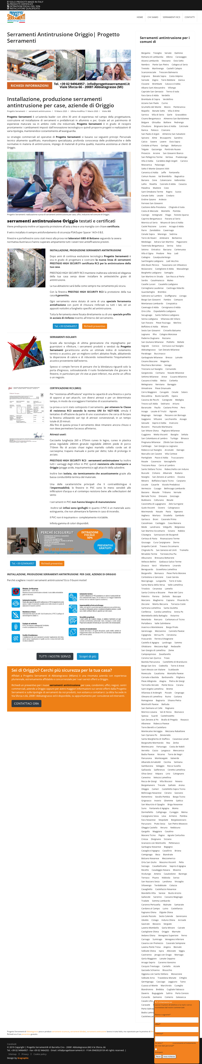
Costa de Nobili (177, 746)
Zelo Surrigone (176, 503)
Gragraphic (23, 1058)
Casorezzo (156, 461)
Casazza (183, 184)
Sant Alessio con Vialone (153, 669)
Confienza (146, 611)
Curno (165, 103)
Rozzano (166, 338)
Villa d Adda (147, 160)
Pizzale (168, 692)
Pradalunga (181, 157)
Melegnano (146, 384)
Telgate (145, 149)
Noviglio (145, 476)
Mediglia (179, 399)
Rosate (144, 461)
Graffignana (170, 295)
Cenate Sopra (148, 234)
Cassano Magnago (174, 896)
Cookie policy (40, 1054)
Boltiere (167, 122)
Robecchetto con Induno (177, 469)
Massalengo (183, 268)
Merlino (177, 322)
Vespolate (163, 819)
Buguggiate (157, 993)
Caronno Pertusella (150, 904)
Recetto (145, 870)
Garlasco (145, 519)
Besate (170, 500)
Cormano (160, 372)
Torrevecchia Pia (168, 554)
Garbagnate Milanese (152, 357)
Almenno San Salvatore (173, 133)
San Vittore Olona (150, 430)
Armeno (173, 816)
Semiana (178, 762)
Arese (164, 376)
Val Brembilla (165, 176)
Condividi (11, 1044)
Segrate (145, 345)
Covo (166, 187)
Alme (154, 137)
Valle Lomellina (175, 584)
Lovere (163, 141)
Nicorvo (161, 754)
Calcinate (183, 126)
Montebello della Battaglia (154, 615)
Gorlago (164, 145)
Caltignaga (161, 812)
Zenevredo (165, 735)
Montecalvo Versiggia (151, 731)
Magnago (146, 415)
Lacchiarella (171, 419)
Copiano (170, 600)
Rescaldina (146, 396)
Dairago (180, 449)
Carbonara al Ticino (175, 619)
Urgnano (145, 76)
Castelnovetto (167, 715)
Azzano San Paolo (150, 103)
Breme (169, 688)
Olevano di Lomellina (151, 696)
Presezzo (145, 153)
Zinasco (145, 565)
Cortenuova (180, 249)
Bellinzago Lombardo (174, 488)
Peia (169, 253)
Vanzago (157, 415)
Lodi (176, 253)
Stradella (167, 515)
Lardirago (167, 642)
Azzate (176, 966)
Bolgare (145, 122)
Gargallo (145, 831)
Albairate (167, 473)
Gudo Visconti (148, 507)
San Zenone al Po (149, 719)
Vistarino (174, 615)
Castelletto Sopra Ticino (173, 789)
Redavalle (176, 646)
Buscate (145, 473)
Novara (178, 781)
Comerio (169, 997)
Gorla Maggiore (149, 958)
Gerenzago (146, 631)
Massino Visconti (167, 862)
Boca (157, 854)
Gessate (145, 423)
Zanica (181, 80)
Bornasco (159, 573)
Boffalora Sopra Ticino (163, 480)
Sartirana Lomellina (151, 607)
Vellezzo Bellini (148, 561)
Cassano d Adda (149, 380)
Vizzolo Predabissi (171, 484)
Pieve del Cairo (175, 592)
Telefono (159, 1033)
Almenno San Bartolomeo (176, 118)
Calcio (144, 141)
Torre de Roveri (149, 238)
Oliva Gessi (146, 773)
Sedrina (173, 234)
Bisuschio (167, 970)
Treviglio (157, 53)
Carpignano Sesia (150, 816)
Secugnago (146, 315)
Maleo (170, 280)
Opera (175, 396)
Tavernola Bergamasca (152, 245)
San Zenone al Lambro (163, 476)
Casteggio (160, 523)
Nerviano (159, 384)
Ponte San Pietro (160, 64)
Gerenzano (181, 916)
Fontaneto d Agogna (159, 808)
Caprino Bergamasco (151, 218)
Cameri (155, 789)
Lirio (168, 773)
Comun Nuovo (148, 176)
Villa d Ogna (147, 253)
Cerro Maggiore (149, 392)
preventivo (26, 1034)
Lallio (144, 184)
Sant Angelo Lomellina (152, 688)
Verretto (145, 750)
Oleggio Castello (149, 827)
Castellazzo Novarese (165, 889)
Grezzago (174, 496)
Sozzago (145, 866)
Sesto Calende (166, 916)
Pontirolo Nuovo (173, 149)
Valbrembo (179, 180)
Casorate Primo (168, 519)
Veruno (163, 827)
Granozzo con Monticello (153, 843)
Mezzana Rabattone (175, 731)
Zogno (155, 80)
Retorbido (146, 619)
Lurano (162, 226)
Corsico (155, 345)
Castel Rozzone (148, 226)
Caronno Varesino (167, 962)
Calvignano (178, 773)
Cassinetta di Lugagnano (153, 503)
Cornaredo (170, 369)
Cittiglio (183, 977)
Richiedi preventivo (94, 326)
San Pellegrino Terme (152, 157)
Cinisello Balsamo (172, 330)
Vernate (177, 492)
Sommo (178, 642)
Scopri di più (87, 656)
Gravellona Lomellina (166, 569)
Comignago (146, 854)
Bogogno (168, 846)
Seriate (168, 53)
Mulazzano (146, 268)
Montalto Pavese (175, 673)
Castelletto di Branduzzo (175, 661)
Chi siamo (153, 17)
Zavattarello (165, 654)
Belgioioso (180, 527)
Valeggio (160, 765)
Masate (155, 492)
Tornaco (145, 877)
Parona (155, 596)
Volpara (159, 773)
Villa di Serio (158, 114)
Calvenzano (165, 180)
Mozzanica (146, 164)
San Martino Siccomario (153, 530)
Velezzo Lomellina (162, 777)
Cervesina (171, 634)
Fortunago (161, 746)
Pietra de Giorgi (177, 681)
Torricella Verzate (150, 685)
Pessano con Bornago (175, 415)
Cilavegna (146, 534)
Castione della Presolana (153, 207)
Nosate (159, 511)
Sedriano (165, 403)
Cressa (144, 839)
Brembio (162, 291)
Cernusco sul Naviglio (173, 345)
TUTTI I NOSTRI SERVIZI (55, 656)
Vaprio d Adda (159, 423)
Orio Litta (146, 311)
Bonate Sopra (159, 76)
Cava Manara (174, 523)
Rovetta (153, 184)
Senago (168, 365)
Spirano (145, 137)
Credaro (170, 195)
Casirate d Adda (168, 184)
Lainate (178, 357)
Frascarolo (146, 638)
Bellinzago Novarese (151, 792)
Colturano (159, 500)
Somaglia (168, 272)
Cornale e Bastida (150, 677)
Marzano (145, 600)
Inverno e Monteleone (152, 627)
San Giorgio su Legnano (166, 446)
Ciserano (165, 130)
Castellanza (176, 908)
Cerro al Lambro (167, 465)
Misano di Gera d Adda (171, 222)
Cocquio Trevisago (150, 966)
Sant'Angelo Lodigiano (152, 261)
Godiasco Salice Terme (170, 561)
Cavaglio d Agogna (150, 850)
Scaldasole (173, 669)
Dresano (163, 496)
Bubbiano (146, 500)
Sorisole (145, 80)
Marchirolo (166, 985)
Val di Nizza (166, 712)
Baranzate (146, 407)
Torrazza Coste (178, 604)
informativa (167, 1043)
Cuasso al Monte (149, 985)
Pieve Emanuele (163, 388)
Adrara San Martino (164, 241)
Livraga (182, 295)
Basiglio (174, 434)
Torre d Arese (177, 665)
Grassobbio (180, 114)
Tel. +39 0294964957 (66, 326)
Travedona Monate (167, 977)
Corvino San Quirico (151, 658)
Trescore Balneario (168, 72)
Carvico (184, 160)
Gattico (179, 800)
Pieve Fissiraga (163, 322)
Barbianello (167, 677)
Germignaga (147, 981)
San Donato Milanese (169, 349)
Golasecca (181, 997)
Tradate (145, 900)
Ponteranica (179, 107)
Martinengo (158, 68)
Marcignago (147, 581)
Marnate (176, 931)
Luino (165, 908)
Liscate (144, 484)
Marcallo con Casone (151, 453)
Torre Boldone (168, 80)
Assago (183, 419)
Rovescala (146, 673)
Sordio (144, 280)
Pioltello (170, 342)
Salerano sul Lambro (151, 295)
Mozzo (167, 107)
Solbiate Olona (148, 950)
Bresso (169, 357)
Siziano (171, 530)
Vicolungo (146, 873)
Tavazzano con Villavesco (174, 265)
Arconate (169, 449)
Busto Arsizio (174, 893)
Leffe (163, 172)
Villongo (172, 87)
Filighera (180, 677)
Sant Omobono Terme (152, 191)
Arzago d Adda (176, 226)
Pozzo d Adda (161, 457)
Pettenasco (174, 843)
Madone (157, 187)
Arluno (176, 403)
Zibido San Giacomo (173, 442)
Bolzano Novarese (150, 858)
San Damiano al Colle (151, 708)
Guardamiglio (148, 291)
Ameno (157, 873)
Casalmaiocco (157, 280)
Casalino (169, 831)
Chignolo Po (147, 550)
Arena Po (178, 611)
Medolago (146, 241)
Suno (143, 808)
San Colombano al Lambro (154, 438)
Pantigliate (146, 457)
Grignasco (146, 800)
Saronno (157, 896)
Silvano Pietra (174, 700)
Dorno (176, 542)
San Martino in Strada (152, 276)
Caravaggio (181, 56)
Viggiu (182, 950)
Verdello (166, 95)
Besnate (178, 947)
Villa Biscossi (166, 781)
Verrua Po (159, 634)
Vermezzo (146, 488)
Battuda (165, 704)
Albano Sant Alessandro (153, 87)
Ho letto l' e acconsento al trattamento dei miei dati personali (175, 1044)
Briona (178, 850)
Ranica (144, 130)
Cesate (175, 392)
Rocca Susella (174, 765)
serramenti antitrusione (96, 1031)
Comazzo (178, 299)
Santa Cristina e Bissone (153, 592)
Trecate (161, 785)
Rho (155, 334)
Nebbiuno (175, 827)
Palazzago (160, 164)
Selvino (144, 249)
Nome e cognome (163, 1014)
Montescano (147, 746)
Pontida (176, 211)
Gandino (178, 137)
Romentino (146, 796)
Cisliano (156, 473)
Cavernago (168, 230)
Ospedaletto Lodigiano (164, 311)
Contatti (190, 17)
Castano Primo (170, 407)
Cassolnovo (146, 523)
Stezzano (166, 60)
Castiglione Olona (150, 931)
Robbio (181, 530)
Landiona (167, 881)
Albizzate (171, 950)
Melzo (163, 380)
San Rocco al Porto (175, 276)
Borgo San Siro (148, 665)
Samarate (179, 904)
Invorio (157, 800)
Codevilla (163, 665)
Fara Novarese (148, 819)
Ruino (168, 696)
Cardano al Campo (150, 908)
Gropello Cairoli (149, 546)
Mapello (145, 110)
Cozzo (155, 750)
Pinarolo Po (182, 600)
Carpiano (181, 480)
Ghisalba (156, 122)
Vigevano (178, 511)
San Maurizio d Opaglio (153, 804)
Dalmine (178, 53)
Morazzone (176, 974)
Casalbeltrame (159, 866)
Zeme (171, 650)
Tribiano (166, 492)
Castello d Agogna (150, 642)
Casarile (155, 484)
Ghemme (168, 800)
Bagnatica (179, 176)
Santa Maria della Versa (153, 584)
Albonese (146, 723)
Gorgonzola (147, 372)
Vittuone (158, 419)
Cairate (181, 927)
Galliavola (146, 769)
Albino (169, 56)
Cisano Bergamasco (151, 118)
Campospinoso (148, 654)
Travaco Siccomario (169, 546)
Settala (184, 434)
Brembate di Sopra (150, 99)
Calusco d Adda (172, 83)
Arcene (156, 153)
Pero (183, 407)
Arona (182, 785)
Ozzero (161, 507)
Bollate (180, 342)
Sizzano (167, 839)
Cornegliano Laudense (152, 288)
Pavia (168, 511)
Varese (162, 893)
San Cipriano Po (149, 735)
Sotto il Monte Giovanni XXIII (155, 168)
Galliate (172, 785)
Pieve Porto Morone (176, 573)
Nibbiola (166, 877)
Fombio (167, 299)
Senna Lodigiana (149, 318)
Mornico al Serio (149, 222)
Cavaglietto (146, 889)
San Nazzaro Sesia (150, 881)
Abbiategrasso (148, 349)
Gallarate (145, 896)
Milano (164, 326)
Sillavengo (146, 885)
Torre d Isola (175, 581)
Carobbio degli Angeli (166, 160)
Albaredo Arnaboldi (151, 762)
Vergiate (168, 923)
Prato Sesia (159, 823)
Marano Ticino (148, 835)
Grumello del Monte (151, 107)
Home (140, 17)
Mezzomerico (168, 858)
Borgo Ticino (179, 796)
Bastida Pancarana (150, 661)
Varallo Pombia (162, 796)
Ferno (184, 935)
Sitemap (12, 1054)
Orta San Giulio (148, 862)
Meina (184, 812)
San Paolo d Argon (150, 133)
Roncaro (158, 619)
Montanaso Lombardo (152, 303)
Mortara (156, 515)
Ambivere (164, 238)
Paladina (145, 187)
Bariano (145, 180)
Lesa (164, 816)
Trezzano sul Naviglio (152, 369)
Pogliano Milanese (171, 430)
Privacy (25, 1054)
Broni (155, 519)
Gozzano (178, 792)
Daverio (145, 993)
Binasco (185, 438)
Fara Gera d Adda (150, 95)
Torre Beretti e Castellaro (153, 727)
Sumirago (157, 939)
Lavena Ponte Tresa (151, 947)
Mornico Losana (149, 712)
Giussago (145, 542)
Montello (165, 211)
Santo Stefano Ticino (151, 469)
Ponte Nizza (167, 685)
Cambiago (146, 446)
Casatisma (159, 673)
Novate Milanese (176, 372)
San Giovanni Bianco (173, 153)
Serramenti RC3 (171, 17)
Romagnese (147, 700)
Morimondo (147, 511)
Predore (160, 253)
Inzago (144, 411)
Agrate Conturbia (176, 835)
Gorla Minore (168, 927)
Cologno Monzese (168, 334)
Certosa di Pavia (149, 538)
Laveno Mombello (150, 927)
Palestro (145, 596)
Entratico (155, 249)
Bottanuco (176, 145)
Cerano (168, 792)
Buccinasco (159, 353)
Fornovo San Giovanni (152, 203)
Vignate (173, 411)
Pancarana (146, 758)
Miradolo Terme (149, 554)
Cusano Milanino (178, 376)
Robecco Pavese (161, 723)
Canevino (146, 777)
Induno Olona (168, 920)
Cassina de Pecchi (150, 399)
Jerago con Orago (163, 954)
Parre (144, 230)
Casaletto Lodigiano (168, 284)
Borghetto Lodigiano (151, 272)
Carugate (164, 392)
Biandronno (147, 989)
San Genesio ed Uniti (166, 550)
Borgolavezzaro (178, 819)
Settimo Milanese (150, 376)
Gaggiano (146, 419)
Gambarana (147, 765)
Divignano (156, 839)
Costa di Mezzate (149, 211)
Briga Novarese (175, 804)
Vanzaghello (170, 461)
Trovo (166, 658)
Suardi (154, 715)
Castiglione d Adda (164, 268)
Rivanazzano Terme (170, 538)
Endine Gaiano (148, 199)
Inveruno (173, 423)
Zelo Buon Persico (150, 265)
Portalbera (146, 623)
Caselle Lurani (148, 284)
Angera (167, 947)
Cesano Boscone (149, 361)
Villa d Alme (174, 110)
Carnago (145, 939)
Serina (170, 245)
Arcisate (182, 920)
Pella (181, 862)
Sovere (153, 141)
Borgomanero (148, 785)
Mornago (178, 954)
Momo (175, 808)
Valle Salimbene (163, 623)
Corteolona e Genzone (152, 577)
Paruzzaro (146, 823)
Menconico (178, 750)
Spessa (144, 715)
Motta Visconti (161, 434)
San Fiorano (147, 322)
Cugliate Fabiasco (175, 989)
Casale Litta (147, 1001)
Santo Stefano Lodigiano (167, 315)
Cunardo (145, 997)
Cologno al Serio (180, 64)
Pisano (155, 877)
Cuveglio (178, 985)
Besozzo (157, 923)
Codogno (145, 257)
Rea (168, 742)
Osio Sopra (174, 141)
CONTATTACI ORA (26, 703)
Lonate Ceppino (167, 958)
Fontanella (174, 172)
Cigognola (146, 634)
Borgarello (146, 573)
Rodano (178, 473)
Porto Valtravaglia (150, 1008)
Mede (144, 527)
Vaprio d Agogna (178, 866)
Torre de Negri (175, 754)
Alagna (162, 681)
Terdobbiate (160, 885)
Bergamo (145, 53)
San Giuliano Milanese (152, 342)
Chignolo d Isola (177, 207)
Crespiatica (171, 303)
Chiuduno (146, 126)
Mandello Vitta (148, 893)
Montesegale (161, 758)
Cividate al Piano (149, 145)
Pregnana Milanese (150, 442)
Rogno (169, 191)
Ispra (161, 950)
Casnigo (145, 214)
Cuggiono (146, 434)
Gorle (169, 114)
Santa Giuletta (171, 607)
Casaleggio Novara (161, 870)
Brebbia (160, 989)
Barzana (167, 249)
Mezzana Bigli (161, 646)
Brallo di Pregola (169, 719)
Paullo (157, 407)
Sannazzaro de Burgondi (166, 534)
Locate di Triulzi (159, 411)
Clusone (145, 83)
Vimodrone (146, 388)
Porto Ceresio (182, 993)
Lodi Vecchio (172, 261)
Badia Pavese (147, 754)
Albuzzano (146, 557)
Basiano (145, 492)
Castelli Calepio (174, 68)
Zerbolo (166, 596)
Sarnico (145, 114)
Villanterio (165, 565)
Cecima (167, 762)
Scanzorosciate (148, 72)
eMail (158, 1024)
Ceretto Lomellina (176, 769)
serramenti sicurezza (60, 1031)
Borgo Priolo (172, 627)
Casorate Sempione (175, 943)
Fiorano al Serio (172, 218)
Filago (168, 214)
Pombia (183, 816)
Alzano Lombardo (150, 60)
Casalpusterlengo (161, 257)
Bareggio (171, 384)
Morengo (162, 234)
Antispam (159, 1052)
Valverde (175, 758)
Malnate (167, 904)
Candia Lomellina (162, 611)
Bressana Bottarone (164, 557)
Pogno (162, 835)
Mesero (145, 480)
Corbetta (173, 380)
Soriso (176, 877)
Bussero (145, 426)
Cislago (155, 920)
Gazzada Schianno (150, 970)
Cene (154, 180)
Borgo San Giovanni (151, 299)
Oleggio (145, 789)
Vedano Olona (148, 935)
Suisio (178, 191)
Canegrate (167, 399)
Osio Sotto (178, 60)
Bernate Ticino (148, 496)
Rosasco (185, 719)
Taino (183, 981)
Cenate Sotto (147, 195)
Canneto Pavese (176, 631)
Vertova (169, 157)
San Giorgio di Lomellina (153, 650)
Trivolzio (145, 588)
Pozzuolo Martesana (162, 426)
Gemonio (157, 997)
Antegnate (157, 214)
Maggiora (157, 831)
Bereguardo (147, 569)
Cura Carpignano (161, 542)
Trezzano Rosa (148, 465)
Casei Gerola (172, 577)
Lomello (169, 588)
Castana (178, 696)
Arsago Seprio (148, 962)
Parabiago (146, 353)
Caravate (145, 1004)
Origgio (165, 931)
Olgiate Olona (166, 912)
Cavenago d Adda (150, 307)
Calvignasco (174, 507)
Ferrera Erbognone (164, 638)
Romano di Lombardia (152, 56)
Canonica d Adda (149, 172)
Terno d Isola (172, 91)
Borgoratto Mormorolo (152, 742)
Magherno (158, 600)
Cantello (166, 966)
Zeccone (145, 604)
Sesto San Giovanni (150, 330)
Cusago (157, 488)
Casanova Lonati (181, 738)
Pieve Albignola (148, 681)
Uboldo (144, 920)
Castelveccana (148, 1016)
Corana (179, 685)
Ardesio (162, 199)
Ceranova (157, 588)
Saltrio (169, 993)
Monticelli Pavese (150, 704)
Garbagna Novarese (151, 846)
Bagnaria (160, 700)
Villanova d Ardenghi (151, 692)
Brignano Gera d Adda (165, 126)
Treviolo (145, 68)
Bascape (177, 596)
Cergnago (179, 692)
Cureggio (173, 812)
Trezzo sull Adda (149, 403)
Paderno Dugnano (150, 338)
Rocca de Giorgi (149, 781)
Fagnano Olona (148, 912)
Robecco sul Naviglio (151, 449)
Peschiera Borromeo (151, 365)
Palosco (154, 130)
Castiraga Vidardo (175, 288)
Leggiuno (172, 981)
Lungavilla (161, 581)
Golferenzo (159, 769)
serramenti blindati (78, 1031)
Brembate (157, 83)
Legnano (145, 334)
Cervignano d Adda (171, 307)
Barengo (183, 873)
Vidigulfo (167, 527)
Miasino (177, 870)
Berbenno (177, 238)
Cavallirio (167, 850)
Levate (160, 195)
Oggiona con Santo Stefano (154, 974)
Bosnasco (179, 712)
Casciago (160, 981)
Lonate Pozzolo (148, 916)
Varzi (154, 565)
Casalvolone (170, 873)
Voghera (145, 515)
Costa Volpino (176, 76)
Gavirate (145, 923)
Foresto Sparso (181, 214)
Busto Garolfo (162, 396)
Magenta (164, 361)
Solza (178, 245)
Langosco (165, 750)
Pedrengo (179, 122)
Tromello (184, 550)
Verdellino (168, 99)
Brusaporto (165, 137)
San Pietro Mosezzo (177, 823)
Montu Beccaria (160, 604)
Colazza (173, 885)
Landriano (155, 527)
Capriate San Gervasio (152, 91)
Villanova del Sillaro (170, 318)
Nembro (145, 64)
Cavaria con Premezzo (152, 943)
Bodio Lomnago (149, 1012)
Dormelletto (147, 812)
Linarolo (177, 565)
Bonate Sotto (158, 110)
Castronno (146, 954)
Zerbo (176, 742)
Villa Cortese (171, 453)
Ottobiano (146, 646)
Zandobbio (155, 230)
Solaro (184, 392)
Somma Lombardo (161, 900)
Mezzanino (160, 631)
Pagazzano (182, 241)
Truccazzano (177, 457)
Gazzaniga (157, 149)
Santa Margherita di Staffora (155, 738)
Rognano (169, 708)
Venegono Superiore (168, 935)
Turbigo (174, 438)
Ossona (181, 476)
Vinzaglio (179, 881)
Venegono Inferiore (174, 939)
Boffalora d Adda (149, 326)
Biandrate (168, 854)
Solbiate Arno (148, 977)
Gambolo (179, 515)
